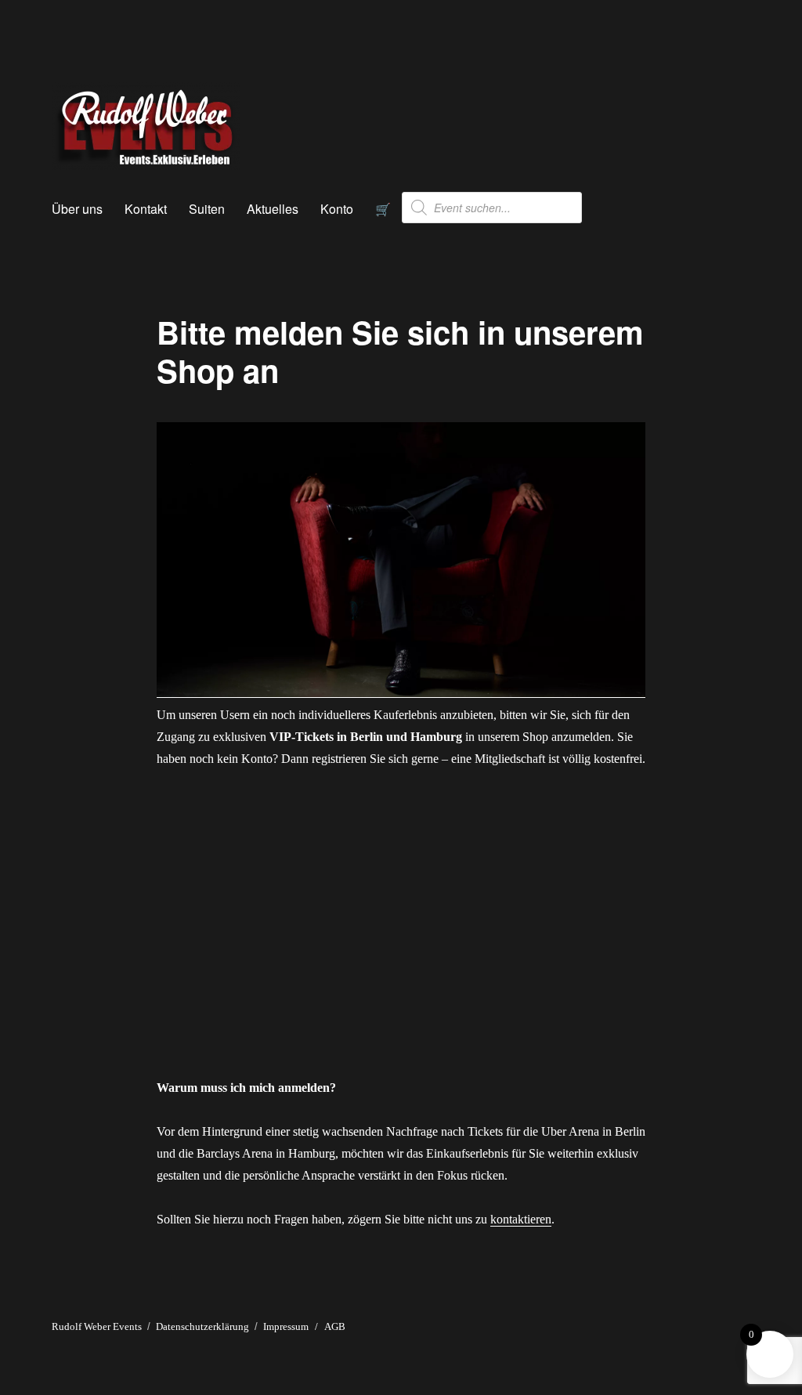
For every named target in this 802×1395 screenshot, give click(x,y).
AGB (334, 1326)
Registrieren (493, 998)
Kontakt (146, 209)
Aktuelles (272, 209)
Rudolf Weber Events (97, 1326)
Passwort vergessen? (401, 1045)
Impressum (286, 1326)
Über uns (77, 209)
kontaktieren (520, 1219)
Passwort (248, 883)
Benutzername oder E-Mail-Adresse (317, 814)
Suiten (207, 209)
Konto (336, 209)
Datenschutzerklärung (202, 1326)
